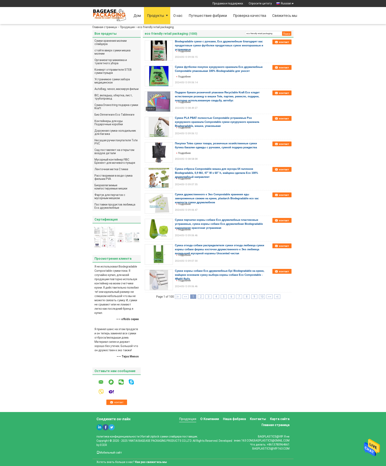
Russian (286, 3)
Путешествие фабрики (208, 15)
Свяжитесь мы (284, 15)
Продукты (155, 15)
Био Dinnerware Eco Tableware (114, 114)
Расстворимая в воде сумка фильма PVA (113, 177)
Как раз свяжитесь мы (151, 462)
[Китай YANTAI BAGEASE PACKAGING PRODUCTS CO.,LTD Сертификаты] (104, 237)
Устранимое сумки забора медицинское (112, 81)
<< (185, 296)
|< (178, 296)
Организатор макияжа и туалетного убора (110, 61)
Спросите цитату (260, 3)
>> (269, 296)
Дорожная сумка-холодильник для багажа (115, 132)
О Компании (209, 419)
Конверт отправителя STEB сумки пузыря (113, 71)
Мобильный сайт (110, 452)
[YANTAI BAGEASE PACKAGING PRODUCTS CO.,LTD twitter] (112, 427)
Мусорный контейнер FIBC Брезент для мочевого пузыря (114, 161)
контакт (284, 42)
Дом (137, 15)
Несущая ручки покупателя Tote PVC (116, 142)
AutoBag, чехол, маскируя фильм (116, 89)
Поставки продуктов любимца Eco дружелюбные (114, 206)
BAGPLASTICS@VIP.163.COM (271, 448)
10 (262, 296)
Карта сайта (280, 419)
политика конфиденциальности (118, 436)
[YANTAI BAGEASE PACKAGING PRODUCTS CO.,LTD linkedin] (99, 427)
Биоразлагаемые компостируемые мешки (110, 187)
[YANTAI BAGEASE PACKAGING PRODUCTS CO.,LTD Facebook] (106, 427)
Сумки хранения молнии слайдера (110, 42)
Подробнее (184, 51)
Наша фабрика (234, 419)
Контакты (258, 419)
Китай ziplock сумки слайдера (161, 436)
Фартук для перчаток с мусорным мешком (109, 196)
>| (277, 296)
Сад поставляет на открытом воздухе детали (114, 151)
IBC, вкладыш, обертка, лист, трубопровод (113, 97)
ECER (103, 445)
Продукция (127, 27)
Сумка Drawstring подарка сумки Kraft (116, 106)
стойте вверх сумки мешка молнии (112, 52)
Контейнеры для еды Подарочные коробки (108, 122)
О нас (178, 15)
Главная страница (104, 27)
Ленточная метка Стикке (111, 169)
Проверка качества (249, 15)
